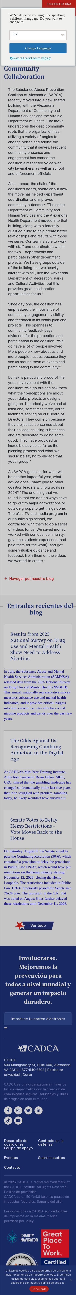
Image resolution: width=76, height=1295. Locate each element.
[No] (71, 1280)
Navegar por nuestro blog (31, 578)
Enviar (5, 1027)
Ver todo (38, 925)
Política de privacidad (20, 1192)
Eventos (11, 1158)
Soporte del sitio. (49, 1201)
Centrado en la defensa (50, 1142)
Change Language (38, 48)
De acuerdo (39, 1289)
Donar (27, 1075)
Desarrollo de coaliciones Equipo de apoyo (18, 1144)
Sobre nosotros (51, 1158)
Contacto (12, 1167)
